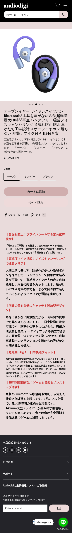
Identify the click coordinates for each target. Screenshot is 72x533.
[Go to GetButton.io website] (63, 529)
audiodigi (16, 5)
